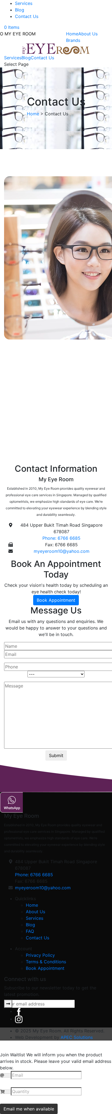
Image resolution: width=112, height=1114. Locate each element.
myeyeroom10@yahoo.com (61, 551)
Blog (19, 10)
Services (23, 3)
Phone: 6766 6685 (61, 538)
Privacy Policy (40, 955)
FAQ (30, 931)
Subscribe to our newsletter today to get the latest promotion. (50, 991)
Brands (73, 40)
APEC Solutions (77, 1037)
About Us (88, 33)
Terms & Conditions (46, 961)
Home (72, 33)
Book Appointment (56, 600)
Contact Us (26, 16)
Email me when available (29, 1109)
